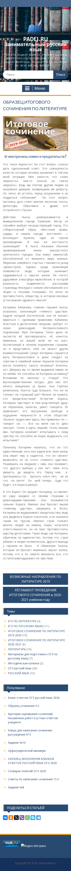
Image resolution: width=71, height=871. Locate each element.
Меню (40, 88)
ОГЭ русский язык (20, 668)
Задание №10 (17, 742)
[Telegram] (38, 817)
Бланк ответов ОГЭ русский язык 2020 (34, 698)
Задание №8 (16, 787)
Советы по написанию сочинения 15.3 (33, 779)
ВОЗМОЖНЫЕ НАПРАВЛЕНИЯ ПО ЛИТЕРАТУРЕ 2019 (35, 579)
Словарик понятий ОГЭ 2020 (27, 771)
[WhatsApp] (27, 817)
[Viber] (22, 817)
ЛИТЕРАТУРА (17, 649)
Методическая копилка (23, 663)
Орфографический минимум (27, 751)
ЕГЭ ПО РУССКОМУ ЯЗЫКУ (26, 626)
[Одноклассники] (10, 817)
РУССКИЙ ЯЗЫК (18, 673)
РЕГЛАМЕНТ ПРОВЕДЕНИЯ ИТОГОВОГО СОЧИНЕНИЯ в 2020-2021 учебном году (35, 595)
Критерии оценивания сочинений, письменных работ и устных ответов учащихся (33, 718)
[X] (16, 817)
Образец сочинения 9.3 (23, 706)
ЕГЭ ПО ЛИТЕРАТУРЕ (22, 621)
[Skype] (33, 817)
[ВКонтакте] (5, 817)
